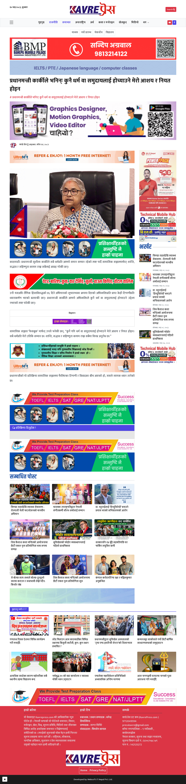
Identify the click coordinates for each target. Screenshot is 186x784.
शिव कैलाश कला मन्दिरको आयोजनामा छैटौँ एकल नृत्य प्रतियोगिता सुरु (71, 579)
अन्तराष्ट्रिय (80, 22)
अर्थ (92, 22)
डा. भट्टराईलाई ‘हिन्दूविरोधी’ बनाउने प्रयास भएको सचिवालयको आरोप (112, 509)
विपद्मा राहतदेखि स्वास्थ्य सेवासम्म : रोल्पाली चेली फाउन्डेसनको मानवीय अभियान (28, 510)
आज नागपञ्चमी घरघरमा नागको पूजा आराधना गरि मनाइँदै (154, 678)
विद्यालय (110, 32)
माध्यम (75, 32)
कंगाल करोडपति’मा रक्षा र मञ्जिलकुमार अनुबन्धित (114, 579)
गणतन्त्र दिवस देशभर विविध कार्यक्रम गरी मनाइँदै (27, 641)
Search (170, 9)
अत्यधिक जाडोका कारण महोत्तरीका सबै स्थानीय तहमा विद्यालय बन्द (28, 678)
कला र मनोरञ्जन (106, 22)
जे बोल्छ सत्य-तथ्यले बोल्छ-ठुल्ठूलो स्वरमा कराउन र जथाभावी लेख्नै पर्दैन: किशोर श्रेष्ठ (28, 581)
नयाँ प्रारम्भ (86, 32)
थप (144, 22)
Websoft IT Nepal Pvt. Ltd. (99, 779)
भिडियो (134, 22)
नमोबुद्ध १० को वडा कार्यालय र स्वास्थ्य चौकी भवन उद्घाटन (70, 678)
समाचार (66, 22)
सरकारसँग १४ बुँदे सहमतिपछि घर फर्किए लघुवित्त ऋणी (112, 544)
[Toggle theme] (4, 779)
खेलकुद (123, 22)
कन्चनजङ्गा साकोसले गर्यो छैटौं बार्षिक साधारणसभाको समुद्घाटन (155, 641)
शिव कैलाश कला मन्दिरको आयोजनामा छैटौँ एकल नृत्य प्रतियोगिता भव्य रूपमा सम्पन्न (29, 546)
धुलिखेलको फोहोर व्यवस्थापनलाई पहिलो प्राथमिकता (69, 544)
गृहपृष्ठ (41, 22)
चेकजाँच (98, 32)
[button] (169, 22)
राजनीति (53, 22)
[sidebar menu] (11, 22)
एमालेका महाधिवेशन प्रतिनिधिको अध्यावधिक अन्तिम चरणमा (110, 678)
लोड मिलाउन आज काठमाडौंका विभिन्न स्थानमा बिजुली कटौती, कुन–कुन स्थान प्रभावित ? (70, 643)
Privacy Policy (98, 770)
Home (83, 770)
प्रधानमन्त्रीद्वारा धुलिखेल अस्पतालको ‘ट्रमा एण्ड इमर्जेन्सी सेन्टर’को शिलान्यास (113, 641)
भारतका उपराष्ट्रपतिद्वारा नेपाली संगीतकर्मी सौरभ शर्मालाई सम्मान (69, 509)
